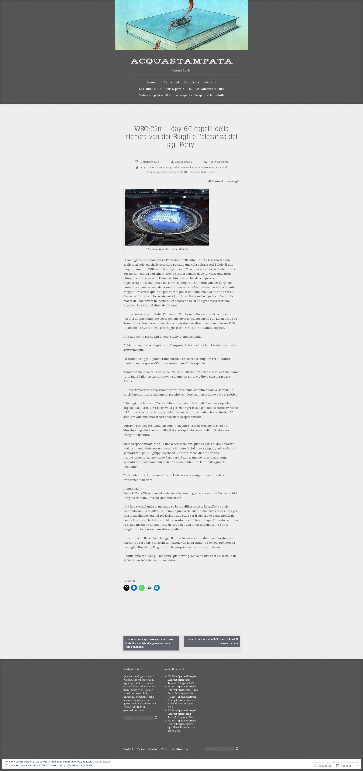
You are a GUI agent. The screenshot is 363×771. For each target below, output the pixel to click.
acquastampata (182, 61)
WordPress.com (180, 749)
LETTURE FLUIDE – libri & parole (161, 89)
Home (151, 82)
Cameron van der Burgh (159, 167)
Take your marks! (219, 162)
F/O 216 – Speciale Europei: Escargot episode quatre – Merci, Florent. (182, 700)
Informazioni (170, 82)
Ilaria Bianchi (208, 172)
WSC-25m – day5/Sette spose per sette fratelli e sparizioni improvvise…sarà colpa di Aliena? (149, 643)
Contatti (210, 82)
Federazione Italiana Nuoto (188, 167)
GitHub (164, 749)
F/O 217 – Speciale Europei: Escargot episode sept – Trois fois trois (183, 690)
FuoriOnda (191, 82)
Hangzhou (194, 172)
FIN (206, 167)
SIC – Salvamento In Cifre (206, 89)
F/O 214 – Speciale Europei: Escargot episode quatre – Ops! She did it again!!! (182, 724)
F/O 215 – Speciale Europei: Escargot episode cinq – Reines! (182, 714)
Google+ (152, 749)
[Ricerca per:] (138, 718)
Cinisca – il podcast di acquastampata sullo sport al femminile (181, 95)
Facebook (128, 749)
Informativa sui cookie (80, 765)
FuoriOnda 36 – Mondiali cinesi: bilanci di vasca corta (213, 641)
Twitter (141, 749)
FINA (211, 167)
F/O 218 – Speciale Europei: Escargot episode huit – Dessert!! (182, 680)
